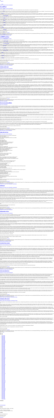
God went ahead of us (4, 270)
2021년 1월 (3, 379)
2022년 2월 (3, 371)
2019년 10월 (3, 390)
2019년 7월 (3, 392)
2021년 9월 (3, 374)
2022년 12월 (3, 364)
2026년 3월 (3, 339)
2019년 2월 (3, 397)
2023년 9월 (3, 359)
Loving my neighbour (4, 36)
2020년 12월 (3, 380)
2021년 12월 (3, 373)
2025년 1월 (3, 348)
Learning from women (5, 243)
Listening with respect (5, 298)
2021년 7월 (3, 375)
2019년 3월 (3, 396)
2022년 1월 (3, 372)
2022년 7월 (3, 367)
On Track (6, 130)
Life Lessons (7, 8)
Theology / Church (2, 8)
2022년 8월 (3, 366)
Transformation (15, 183)
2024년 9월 (3, 350)
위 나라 (8, 32)
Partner (4, 38)
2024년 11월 (3, 349)
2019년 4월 (3, 395)
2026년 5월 (3, 338)
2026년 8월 (3, 335)
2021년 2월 (3, 378)
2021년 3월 (3, 377)
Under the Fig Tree (4, 132)
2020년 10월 (3, 382)
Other (0, 104)
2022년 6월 (3, 368)
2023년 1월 (3, 363)
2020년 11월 (3, 381)
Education (1, 183)
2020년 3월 (3, 386)
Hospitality (1, 38)
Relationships (11, 8)
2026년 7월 (3, 336)
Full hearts (2, 185)
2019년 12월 (3, 388)
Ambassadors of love (4, 211)
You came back (3, 6)
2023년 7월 (3, 360)
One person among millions (6, 102)
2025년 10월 (3, 342)
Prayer (8, 68)
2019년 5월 (3, 394)
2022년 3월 (3, 370)
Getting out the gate (4, 66)
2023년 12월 (3, 357)
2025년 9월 (3, 343)
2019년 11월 (3, 389)
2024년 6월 (3, 352)
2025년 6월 (3, 346)
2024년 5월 (3, 353)
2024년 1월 (3, 356)
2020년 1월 (3, 387)
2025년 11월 (3, 341)
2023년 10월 (3, 358)
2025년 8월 (3, 344)
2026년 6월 (3, 337)
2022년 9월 (3, 365)
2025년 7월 (3, 345)
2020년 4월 (3, 385)
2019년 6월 (3, 393)
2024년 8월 (3, 351)
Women (10, 38)
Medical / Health (2, 300)
